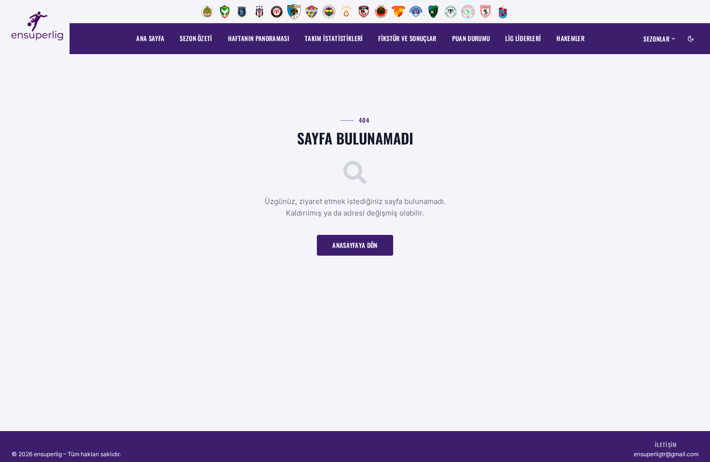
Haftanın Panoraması (258, 38)
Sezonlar (656, 39)
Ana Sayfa (150, 38)
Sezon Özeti (196, 38)
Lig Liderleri (523, 38)
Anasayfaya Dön (355, 245)
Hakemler (570, 38)
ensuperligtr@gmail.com (666, 454)
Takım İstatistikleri (334, 38)
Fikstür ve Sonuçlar (407, 38)
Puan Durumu (471, 38)
